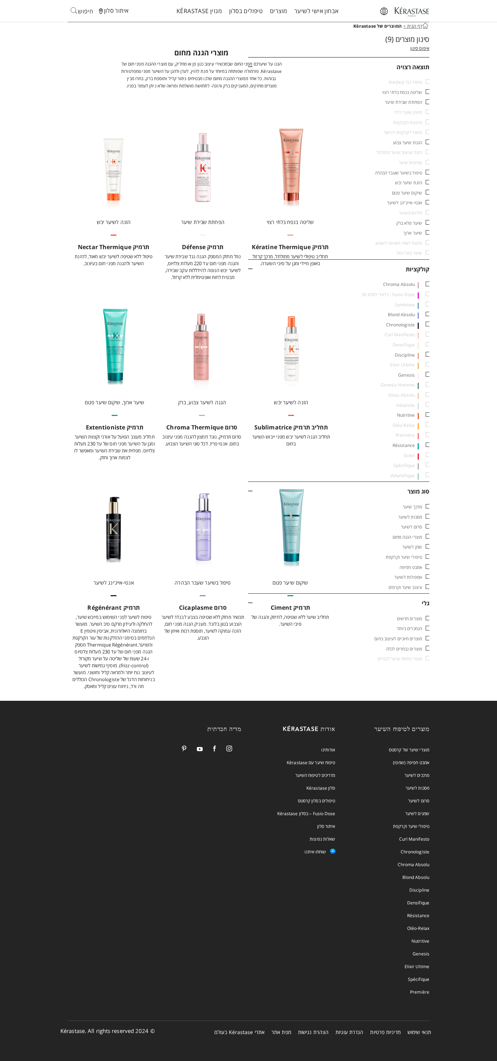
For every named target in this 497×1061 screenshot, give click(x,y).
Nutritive (406, 415)
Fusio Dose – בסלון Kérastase (306, 813)
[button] (339, 66)
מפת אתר (281, 1032)
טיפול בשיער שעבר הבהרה (398, 173)
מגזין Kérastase (199, 11)
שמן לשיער (412, 547)
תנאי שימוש (419, 1032)
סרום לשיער (411, 527)
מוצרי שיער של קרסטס (409, 750)
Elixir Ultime (417, 966)
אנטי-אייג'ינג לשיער (404, 203)
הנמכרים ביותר (409, 628)
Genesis (406, 375)
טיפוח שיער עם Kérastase (311, 762)
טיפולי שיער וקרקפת (404, 557)
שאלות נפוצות (322, 839)
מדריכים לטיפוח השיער (315, 775)
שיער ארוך (412, 233)
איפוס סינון (419, 48)
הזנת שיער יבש (408, 183)
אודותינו (328, 750)
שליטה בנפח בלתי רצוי (402, 92)
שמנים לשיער (417, 813)
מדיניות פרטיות (385, 1032)
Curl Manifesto (414, 839)
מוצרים (278, 11)
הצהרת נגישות (313, 1032)
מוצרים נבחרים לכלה (404, 649)
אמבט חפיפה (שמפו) (411, 762)
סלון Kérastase (320, 788)
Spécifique (418, 979)
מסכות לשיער (410, 517)
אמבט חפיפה (410, 567)
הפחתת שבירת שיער (403, 102)
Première (419, 992)
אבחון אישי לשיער (316, 11)
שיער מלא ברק (409, 223)
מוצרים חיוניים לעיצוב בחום (398, 639)
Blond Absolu (401, 314)
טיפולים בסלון (246, 11)
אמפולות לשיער (408, 577)
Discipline (405, 355)
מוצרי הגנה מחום (407, 537)
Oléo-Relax (418, 928)
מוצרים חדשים (409, 619)
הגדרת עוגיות (349, 1032)
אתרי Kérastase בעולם (239, 1032)
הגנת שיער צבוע (407, 142)
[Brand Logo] (411, 12)
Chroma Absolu (399, 284)
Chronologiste (400, 325)
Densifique (418, 903)
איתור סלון (326, 826)
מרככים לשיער (417, 775)
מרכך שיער (412, 507)
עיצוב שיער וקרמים (405, 587)
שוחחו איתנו (315, 852)
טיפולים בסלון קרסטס (316, 801)
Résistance (404, 445)
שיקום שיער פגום (407, 193)
